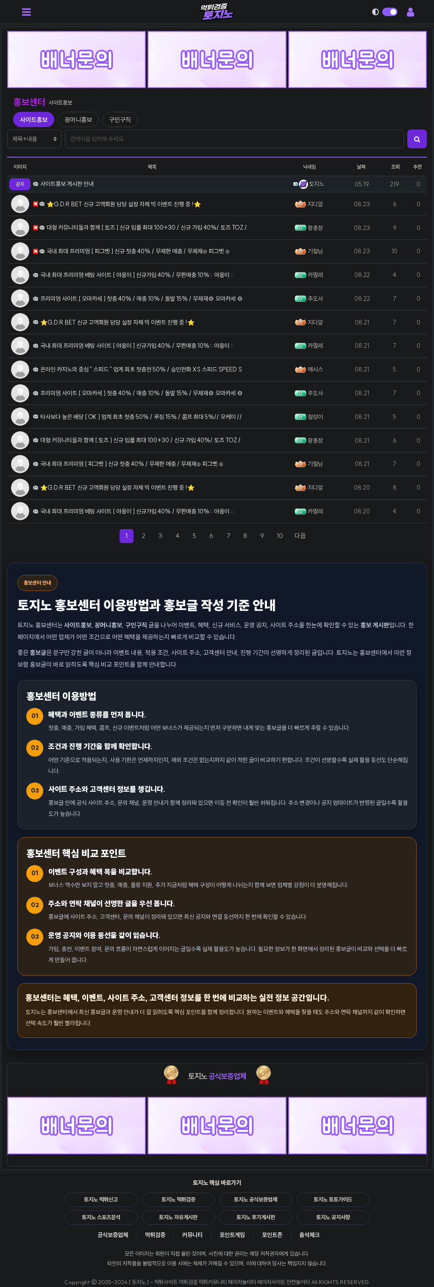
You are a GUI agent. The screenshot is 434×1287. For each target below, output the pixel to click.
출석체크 (309, 1235)
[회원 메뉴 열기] (410, 12)
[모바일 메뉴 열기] (26, 12)
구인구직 (120, 120)
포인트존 (272, 1235)
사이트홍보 (33, 120)
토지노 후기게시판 (255, 1217)
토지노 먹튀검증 (178, 1199)
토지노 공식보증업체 (255, 1199)
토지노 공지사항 (333, 1217)
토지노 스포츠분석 (101, 1217)
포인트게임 (232, 1235)
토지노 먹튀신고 (101, 1199)
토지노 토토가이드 (333, 1199)
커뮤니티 (192, 1235)
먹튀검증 (155, 1235)
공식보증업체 (112, 1235)
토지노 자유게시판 (178, 1217)
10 (280, 536)
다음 (303, 535)
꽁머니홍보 (78, 120)
